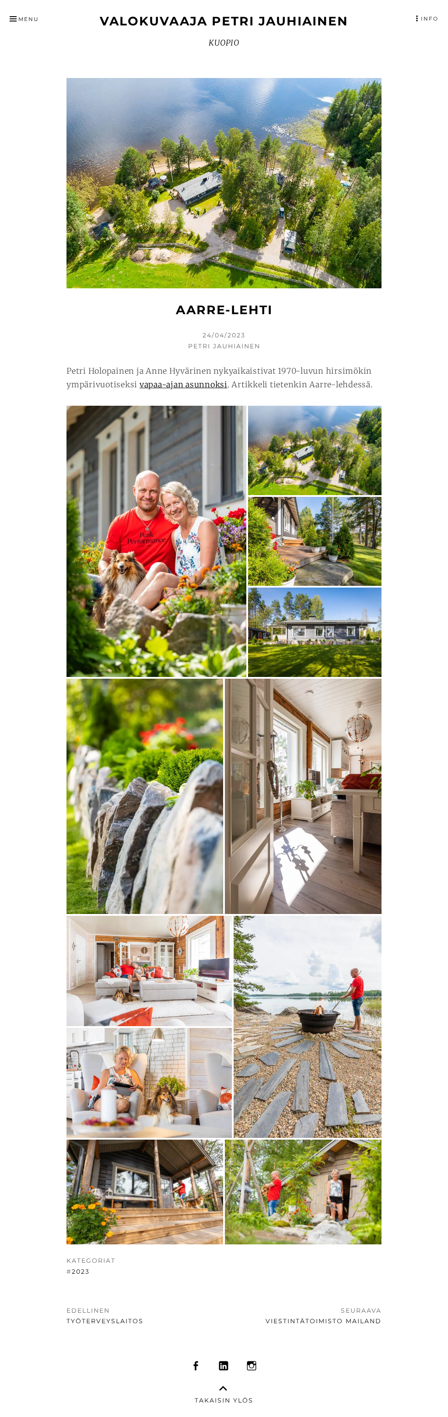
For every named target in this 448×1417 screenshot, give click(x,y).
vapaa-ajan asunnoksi (184, 384)
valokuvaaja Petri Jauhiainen (224, 21)
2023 (81, 1271)
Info (429, 18)
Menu (28, 19)
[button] (156, 541)
